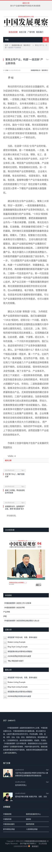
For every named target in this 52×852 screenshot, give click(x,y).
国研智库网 (30, 824)
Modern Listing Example (16, 642)
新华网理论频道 (9, 829)
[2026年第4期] (26, 562)
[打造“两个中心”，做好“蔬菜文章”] (14, 468)
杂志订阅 (22, 32)
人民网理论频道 (31, 829)
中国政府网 (7, 814)
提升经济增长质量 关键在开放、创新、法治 (31, 796)
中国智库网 (7, 819)
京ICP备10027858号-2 (28, 844)
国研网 (28, 819)
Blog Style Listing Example (18, 647)
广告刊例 (31, 32)
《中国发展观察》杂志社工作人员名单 (17, 603)
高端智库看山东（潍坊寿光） (40, 70)
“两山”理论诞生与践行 (15, 661)
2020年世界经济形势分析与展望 (19, 656)
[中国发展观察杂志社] (26, 21)
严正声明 (6, 612)
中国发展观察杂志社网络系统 (35, 841)
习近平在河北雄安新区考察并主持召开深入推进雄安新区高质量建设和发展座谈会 (31, 774)
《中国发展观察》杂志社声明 (14, 607)
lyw (6, 70)
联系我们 (39, 32)
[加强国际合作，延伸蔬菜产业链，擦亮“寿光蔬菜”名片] (14, 501)
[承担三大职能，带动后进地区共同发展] (14, 485)
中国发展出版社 (9, 824)
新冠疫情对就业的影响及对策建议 (20, 651)
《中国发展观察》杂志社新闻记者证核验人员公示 (21, 621)
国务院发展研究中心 (33, 814)
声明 (5, 616)
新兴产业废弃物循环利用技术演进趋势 (25, 6)
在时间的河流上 (21, 785)
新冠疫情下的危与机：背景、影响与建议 (22, 637)
